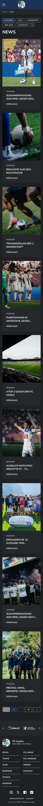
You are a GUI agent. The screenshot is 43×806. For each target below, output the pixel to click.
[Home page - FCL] (21, 4)
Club (20, 20)
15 (29, 709)
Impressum (29, 798)
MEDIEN (27, 764)
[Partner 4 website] (29, 728)
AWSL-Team (8, 25)
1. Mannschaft (32, 20)
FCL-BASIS (28, 752)
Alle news (8, 20)
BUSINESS (7, 771)
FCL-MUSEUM (29, 758)
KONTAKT (28, 771)
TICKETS (6, 777)
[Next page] (36, 709)
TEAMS (5, 758)
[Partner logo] (11, 792)
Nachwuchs (23, 25)
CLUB (5, 764)
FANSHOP (7, 783)
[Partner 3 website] (14, 728)
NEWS (5, 752)
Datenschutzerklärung (17, 798)
